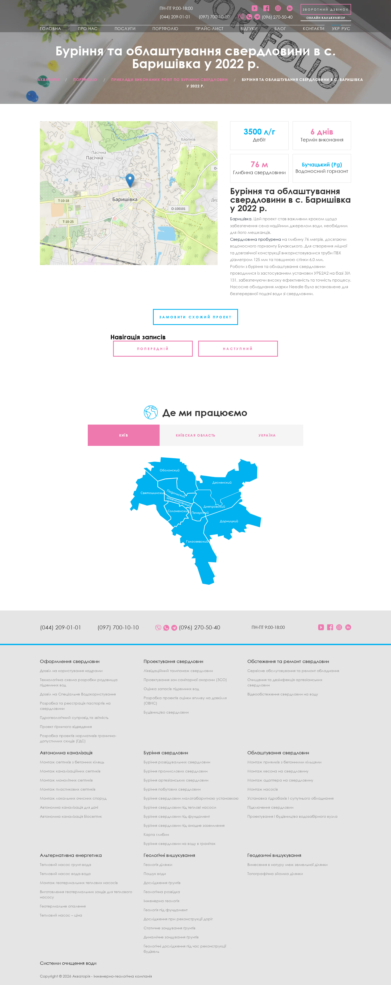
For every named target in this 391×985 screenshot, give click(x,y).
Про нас (88, 28)
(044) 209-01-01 (175, 16)
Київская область (195, 435)
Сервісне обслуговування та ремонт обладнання (293, 670)
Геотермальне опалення (63, 906)
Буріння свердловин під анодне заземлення (184, 825)
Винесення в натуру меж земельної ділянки (287, 864)
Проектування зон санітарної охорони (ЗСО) (185, 679)
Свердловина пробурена (255, 239)
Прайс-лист (210, 28)
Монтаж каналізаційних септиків (70, 771)
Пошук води (155, 873)
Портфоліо (165, 28)
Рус (346, 28)
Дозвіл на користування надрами (71, 670)
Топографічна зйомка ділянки (275, 873)
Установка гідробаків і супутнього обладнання (290, 798)
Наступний (238, 349)
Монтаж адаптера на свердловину (280, 780)
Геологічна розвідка (162, 891)
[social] (241, 17)
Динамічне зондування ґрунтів (171, 937)
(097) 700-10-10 (214, 16)
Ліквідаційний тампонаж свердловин (178, 670)
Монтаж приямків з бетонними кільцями (284, 762)
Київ (123, 435)
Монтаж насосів (262, 789)
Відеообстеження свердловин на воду (282, 694)
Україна (267, 435)
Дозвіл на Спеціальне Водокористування (78, 694)
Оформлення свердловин (69, 661)
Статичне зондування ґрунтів (170, 928)
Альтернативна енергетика (71, 855)
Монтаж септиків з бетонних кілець (72, 762)
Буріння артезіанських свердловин (176, 780)
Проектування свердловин (173, 661)
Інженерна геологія (161, 900)
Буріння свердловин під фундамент (177, 816)
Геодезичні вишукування (274, 855)
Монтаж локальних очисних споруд (73, 798)
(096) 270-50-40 (277, 17)
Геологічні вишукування (169, 855)
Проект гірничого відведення (66, 726)
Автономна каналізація (66, 752)
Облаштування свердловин (278, 752)
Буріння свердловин (166, 752)
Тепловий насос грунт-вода (65, 864)
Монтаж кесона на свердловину (278, 771)
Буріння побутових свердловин (172, 789)
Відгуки (249, 28)
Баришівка (240, 218)
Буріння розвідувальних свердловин (177, 762)
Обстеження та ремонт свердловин (288, 661)
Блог (280, 28)
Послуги (125, 28)
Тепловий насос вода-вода (65, 873)
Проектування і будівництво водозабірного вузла (292, 816)
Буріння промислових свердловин (175, 771)
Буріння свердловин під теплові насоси (180, 807)
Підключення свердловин (270, 807)
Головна (50, 28)
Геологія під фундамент (166, 909)
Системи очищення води (68, 963)
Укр (336, 28)
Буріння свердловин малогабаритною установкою (191, 798)
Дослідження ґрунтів (162, 882)
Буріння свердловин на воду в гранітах (179, 843)
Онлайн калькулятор (326, 17)
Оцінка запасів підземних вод (171, 688)
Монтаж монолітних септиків (66, 780)
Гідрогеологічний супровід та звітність (74, 717)
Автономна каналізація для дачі (69, 807)
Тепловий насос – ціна (61, 915)
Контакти (314, 28)
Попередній (153, 349)
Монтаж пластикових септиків (67, 789)
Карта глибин (156, 834)
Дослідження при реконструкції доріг (178, 919)
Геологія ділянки (158, 864)
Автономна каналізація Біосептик (71, 816)
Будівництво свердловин (166, 712)
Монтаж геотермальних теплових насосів (79, 882)
